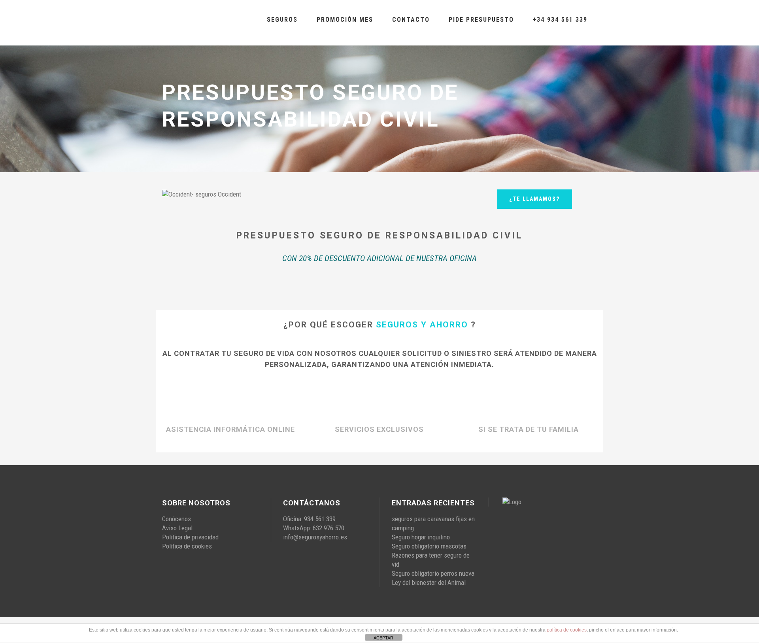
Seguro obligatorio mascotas (429, 546)
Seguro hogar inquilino (421, 537)
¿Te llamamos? (534, 199)
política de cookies (567, 630)
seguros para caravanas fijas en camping (433, 523)
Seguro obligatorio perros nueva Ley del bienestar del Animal (433, 577)
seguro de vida (264, 353)
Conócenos (176, 519)
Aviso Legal (177, 528)
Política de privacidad (190, 537)
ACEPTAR (383, 637)
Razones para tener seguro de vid (431, 559)
